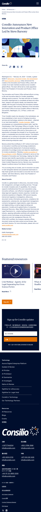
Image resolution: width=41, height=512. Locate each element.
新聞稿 (4, 422)
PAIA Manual (5, 506)
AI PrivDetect (6, 374)
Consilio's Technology (10, 397)
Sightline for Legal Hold (10, 392)
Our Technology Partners (11, 401)
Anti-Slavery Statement (7, 494)
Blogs (4, 415)
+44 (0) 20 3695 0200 (10, 473)
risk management (32, 79)
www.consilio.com (7, 225)
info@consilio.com (8, 448)
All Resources (10, 9)
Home (3, 9)
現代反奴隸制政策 (6, 490)
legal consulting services (12, 81)
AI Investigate (7, 381)
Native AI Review (8, 384)
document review (20, 79)
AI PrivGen (5, 370)
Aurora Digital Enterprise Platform (14, 363)
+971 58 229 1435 (27, 457)
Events (4, 419)
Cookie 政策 (5, 498)
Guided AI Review (8, 367)
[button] (37, 3)
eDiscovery (11, 79)
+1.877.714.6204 (7, 445)
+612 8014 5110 (7, 457)
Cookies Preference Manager (9, 502)
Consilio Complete (24, 122)
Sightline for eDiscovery (10, 389)
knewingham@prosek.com (10, 234)
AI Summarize (7, 377)
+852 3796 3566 (27, 445)
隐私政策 (30, 344)
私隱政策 (4, 486)
